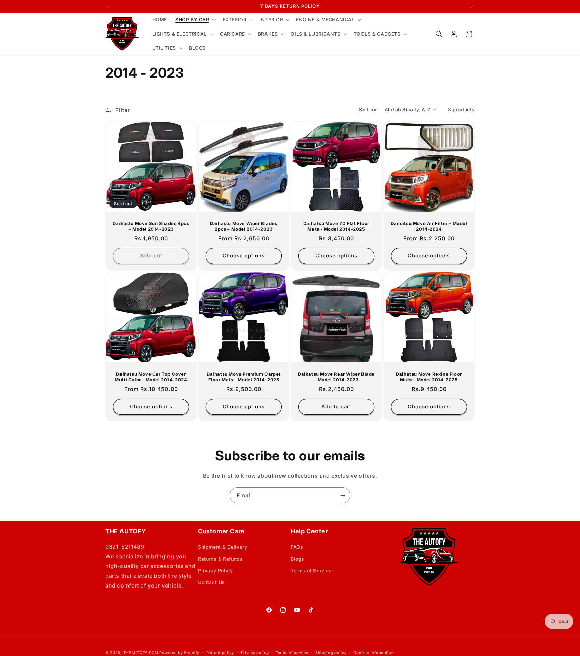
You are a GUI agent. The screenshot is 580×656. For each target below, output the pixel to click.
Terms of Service (311, 570)
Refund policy (220, 652)
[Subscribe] (342, 495)
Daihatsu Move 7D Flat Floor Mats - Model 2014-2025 (336, 226)
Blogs (297, 559)
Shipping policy (331, 652)
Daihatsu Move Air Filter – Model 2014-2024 (429, 226)
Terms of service (292, 652)
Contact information (373, 652)
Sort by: (368, 109)
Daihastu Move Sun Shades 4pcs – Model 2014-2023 (151, 226)
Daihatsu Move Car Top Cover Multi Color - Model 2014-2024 (151, 376)
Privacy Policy (215, 570)
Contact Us (211, 582)
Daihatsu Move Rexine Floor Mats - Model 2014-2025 (429, 376)
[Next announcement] (472, 6)
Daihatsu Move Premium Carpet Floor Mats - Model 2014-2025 (244, 376)
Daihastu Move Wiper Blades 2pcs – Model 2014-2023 (243, 226)
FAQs (297, 547)
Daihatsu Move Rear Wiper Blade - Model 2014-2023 (336, 376)
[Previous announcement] (107, 6)
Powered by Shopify (179, 652)
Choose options (244, 255)
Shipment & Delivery (222, 547)
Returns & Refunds (220, 559)
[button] (195, 20)
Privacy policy (255, 652)
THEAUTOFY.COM (140, 652)
